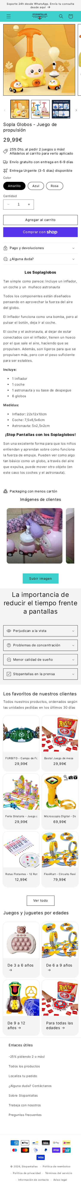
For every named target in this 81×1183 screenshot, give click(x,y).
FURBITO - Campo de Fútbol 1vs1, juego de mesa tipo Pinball (20, 758)
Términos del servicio (58, 1173)
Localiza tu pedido (23, 1076)
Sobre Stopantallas (23, 1095)
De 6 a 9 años (59, 965)
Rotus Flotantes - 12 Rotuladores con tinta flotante (20, 874)
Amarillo (14, 186)
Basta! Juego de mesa (58, 758)
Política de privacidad (27, 1173)
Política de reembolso (57, 1166)
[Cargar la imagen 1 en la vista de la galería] (20, 109)
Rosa (55, 186)
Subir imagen (40, 578)
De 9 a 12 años (16, 1025)
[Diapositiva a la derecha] (76, 110)
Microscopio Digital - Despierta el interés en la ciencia (59, 816)
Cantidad (10, 196)
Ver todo (40, 900)
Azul (35, 186)
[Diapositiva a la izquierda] (5, 110)
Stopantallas (30, 1166)
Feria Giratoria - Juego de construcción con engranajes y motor (20, 816)
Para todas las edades (59, 1025)
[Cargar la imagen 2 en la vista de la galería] (40, 109)
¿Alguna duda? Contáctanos (30, 1086)
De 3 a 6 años (21, 965)
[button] (8, 16)
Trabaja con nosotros (25, 1105)
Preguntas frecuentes (25, 1115)
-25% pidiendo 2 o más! (27, 1056)
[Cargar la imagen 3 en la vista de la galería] (61, 109)
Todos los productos (24, 1066)
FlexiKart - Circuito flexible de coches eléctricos (59, 874)
